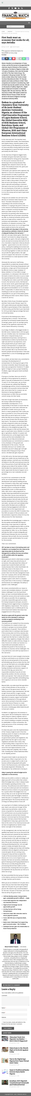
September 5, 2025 (15, 1043)
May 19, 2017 (6, 47)
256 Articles (23, 946)
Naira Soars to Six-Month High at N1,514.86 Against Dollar (19, 1050)
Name (3, 1008)
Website (4, 1017)
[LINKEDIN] (18, 8)
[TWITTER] (12, 8)
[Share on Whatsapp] (24, 58)
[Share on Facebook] (3, 58)
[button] (29, 22)
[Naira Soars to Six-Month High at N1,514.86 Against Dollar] (5, 1049)
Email (3, 1012)
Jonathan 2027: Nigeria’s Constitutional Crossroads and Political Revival (19, 1083)
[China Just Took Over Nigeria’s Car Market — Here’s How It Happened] (5, 1038)
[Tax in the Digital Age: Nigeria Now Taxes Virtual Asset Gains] (5, 1060)
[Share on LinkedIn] (10, 58)
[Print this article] (20, 58)
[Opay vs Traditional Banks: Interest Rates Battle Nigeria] (5, 1071)
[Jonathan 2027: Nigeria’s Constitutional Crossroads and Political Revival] (5, 1082)
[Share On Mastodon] (27, 58)
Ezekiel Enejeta (15, 47)
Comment (4, 995)
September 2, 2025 (15, 1086)
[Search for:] (15, 26)
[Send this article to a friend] (17, 58)
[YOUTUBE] (15, 8)
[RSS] (22, 8)
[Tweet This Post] (7, 58)
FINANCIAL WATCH (21, 1094)
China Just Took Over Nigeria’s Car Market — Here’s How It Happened (18, 1039)
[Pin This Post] (13, 58)
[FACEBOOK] (9, 8)
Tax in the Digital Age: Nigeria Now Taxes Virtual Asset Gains (19, 1061)
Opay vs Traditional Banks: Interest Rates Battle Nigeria (19, 1072)
